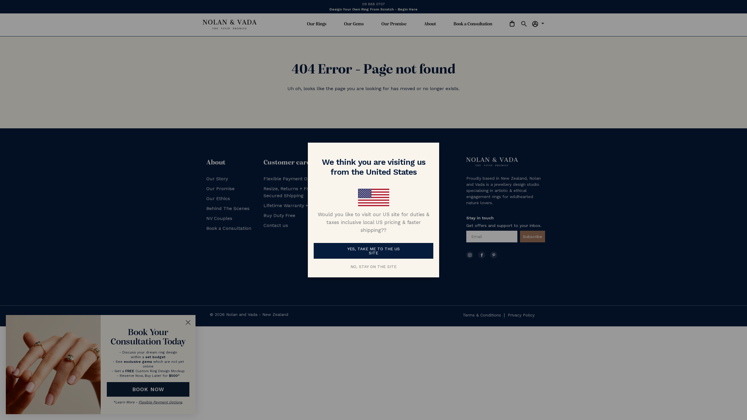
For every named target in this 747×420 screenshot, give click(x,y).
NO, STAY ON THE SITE (373, 267)
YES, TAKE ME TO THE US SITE (373, 250)
